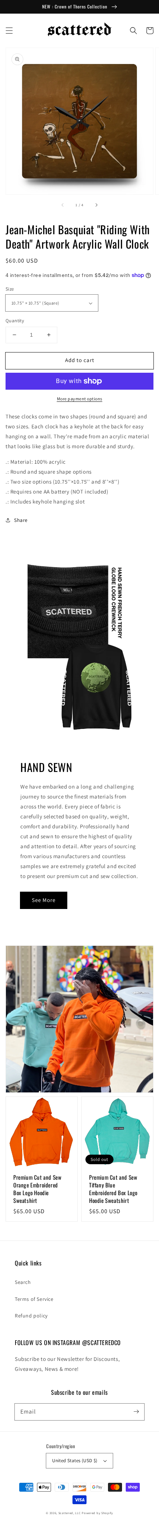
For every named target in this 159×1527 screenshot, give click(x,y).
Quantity (15, 320)
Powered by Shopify (97, 1513)
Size (10, 289)
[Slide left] (63, 205)
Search (23, 1282)
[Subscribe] (136, 1412)
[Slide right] (96, 205)
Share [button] (21, 520)
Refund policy (31, 1315)
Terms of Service (34, 1299)
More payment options (79, 398)
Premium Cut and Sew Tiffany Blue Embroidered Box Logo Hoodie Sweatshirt (113, 1188)
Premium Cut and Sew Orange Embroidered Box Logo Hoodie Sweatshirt (37, 1188)
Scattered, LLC (69, 1513)
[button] (9, 30)
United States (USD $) (74, 1460)
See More (43, 899)
